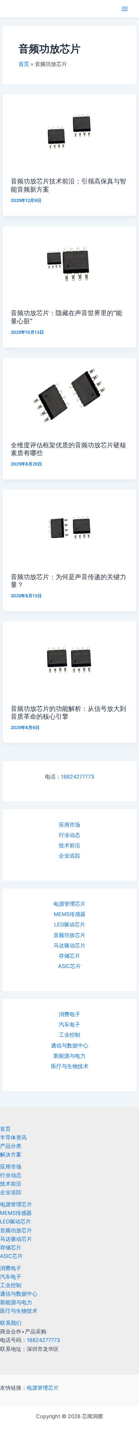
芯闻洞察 (19, 9)
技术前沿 (69, 845)
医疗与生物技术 (69, 1066)
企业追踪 (69, 856)
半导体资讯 (13, 1137)
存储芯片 (69, 956)
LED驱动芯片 (69, 924)
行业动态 (69, 835)
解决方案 (10, 1154)
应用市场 (69, 825)
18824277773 (77, 777)
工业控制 (69, 1035)
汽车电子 (69, 1024)
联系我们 (10, 1323)
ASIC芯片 (69, 966)
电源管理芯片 (69, 904)
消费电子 (69, 1014)
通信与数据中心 (69, 1045)
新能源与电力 (69, 1056)
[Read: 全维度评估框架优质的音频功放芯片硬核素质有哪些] (69, 395)
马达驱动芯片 (69, 945)
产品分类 (10, 1146)
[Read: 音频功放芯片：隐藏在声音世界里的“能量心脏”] (69, 263)
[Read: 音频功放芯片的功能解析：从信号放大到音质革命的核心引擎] (69, 659)
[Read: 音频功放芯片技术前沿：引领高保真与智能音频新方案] (69, 131)
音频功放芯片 (69, 935)
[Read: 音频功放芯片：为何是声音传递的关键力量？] (69, 527)
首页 (5, 1129)
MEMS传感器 (70, 914)
